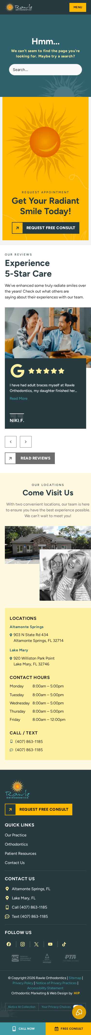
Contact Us (15, 862)
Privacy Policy (23, 983)
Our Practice (15, 835)
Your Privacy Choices (56, 1007)
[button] (77, 7)
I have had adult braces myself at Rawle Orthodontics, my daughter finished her (43, 392)
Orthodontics (16, 844)
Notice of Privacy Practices (56, 983)
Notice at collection (21, 1007)
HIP (77, 993)
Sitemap (75, 978)
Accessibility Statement (45, 988)
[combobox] (45, 69)
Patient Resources (20, 853)
